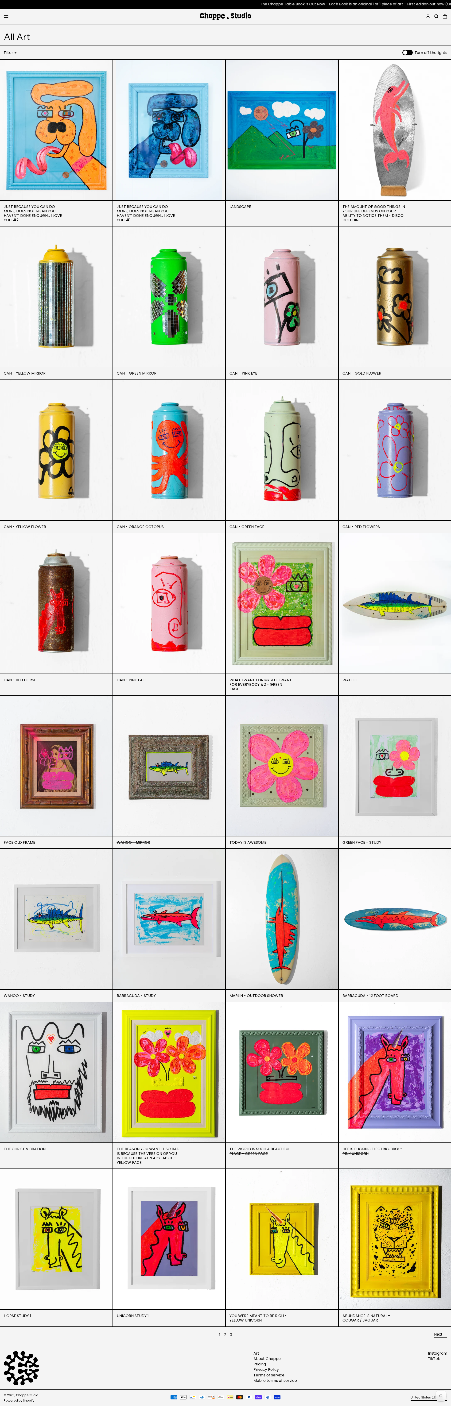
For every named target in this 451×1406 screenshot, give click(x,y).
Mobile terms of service (275, 1380)
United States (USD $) (427, 1397)
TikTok (434, 1358)
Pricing (259, 1364)
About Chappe (267, 1358)
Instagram (437, 1353)
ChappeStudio (27, 1395)
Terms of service (268, 1375)
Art (256, 1353)
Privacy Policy (266, 1369)
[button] (436, 16)
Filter (8, 52)
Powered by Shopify (19, 1400)
